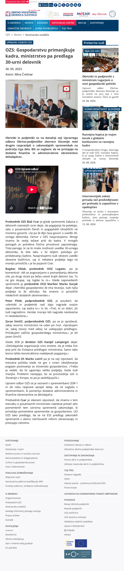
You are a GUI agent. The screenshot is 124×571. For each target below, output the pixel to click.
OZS (8, 34)
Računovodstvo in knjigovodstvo (21, 458)
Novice (18, 34)
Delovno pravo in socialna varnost (22, 453)
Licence (9, 530)
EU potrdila (11, 547)
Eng (51, 5)
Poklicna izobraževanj (18, 472)
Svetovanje (11, 440)
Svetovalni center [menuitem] (63, 22)
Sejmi (67, 478)
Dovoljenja (11, 526)
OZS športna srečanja (75, 517)
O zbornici (11, 493)
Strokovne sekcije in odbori (77, 444)
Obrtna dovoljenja (14, 539)
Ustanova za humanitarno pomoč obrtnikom (90, 493)
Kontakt (9, 519)
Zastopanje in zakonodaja (79, 455)
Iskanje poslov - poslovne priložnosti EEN (85, 483)
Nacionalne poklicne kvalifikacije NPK (24, 481)
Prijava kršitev (12, 515)
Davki (8, 444)
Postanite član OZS (15, 1)
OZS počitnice (71, 512)
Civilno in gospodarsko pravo (20, 462)
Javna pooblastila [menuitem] (46, 28)
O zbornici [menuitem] (14, 22)
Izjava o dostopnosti (74, 525)
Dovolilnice (10, 534)
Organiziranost (13, 498)
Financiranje (70, 487)
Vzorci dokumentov (15, 466)
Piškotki (71, 530)
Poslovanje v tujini (14, 449)
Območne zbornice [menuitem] (19, 28)
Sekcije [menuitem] (82, 22)
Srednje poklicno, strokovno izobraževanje (26, 485)
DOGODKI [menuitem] (42, 22)
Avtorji (67, 534)
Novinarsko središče (37, 34)
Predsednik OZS (13, 502)
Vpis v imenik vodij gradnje (19, 543)
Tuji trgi (68, 470)
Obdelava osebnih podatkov (78, 521)
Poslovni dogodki (72, 474)
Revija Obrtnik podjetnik (76, 504)
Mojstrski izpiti (12, 477)
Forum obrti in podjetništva (78, 459)
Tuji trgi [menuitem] (67, 28)
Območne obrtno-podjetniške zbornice (83, 449)
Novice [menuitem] (29, 22)
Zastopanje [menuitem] (97, 22)
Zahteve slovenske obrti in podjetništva (84, 464)
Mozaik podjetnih (73, 508)
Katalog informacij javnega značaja (23, 511)
